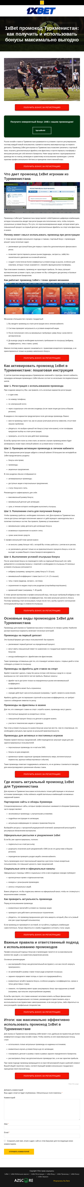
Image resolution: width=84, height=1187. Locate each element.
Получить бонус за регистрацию (42, 107)
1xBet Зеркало (43, 1176)
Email (7, 1132)
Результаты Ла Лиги (61, 1181)
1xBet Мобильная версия (20, 1174)
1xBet (6, 1174)
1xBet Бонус (75, 1174)
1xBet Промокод (62, 1174)
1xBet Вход (51, 1174)
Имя (6, 1124)
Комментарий (9, 1098)
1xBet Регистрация (37, 1174)
